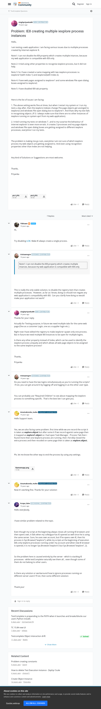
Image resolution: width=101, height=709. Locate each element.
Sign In (89, 4)
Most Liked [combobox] (87, 216)
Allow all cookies (35, 703)
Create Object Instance (21, 679)
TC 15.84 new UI (18, 627)
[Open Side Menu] (9, 4)
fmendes (27, 682)
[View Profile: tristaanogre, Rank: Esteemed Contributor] (16, 255)
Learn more (46, 697)
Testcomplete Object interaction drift (28, 636)
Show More (51, 644)
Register (80, 4)
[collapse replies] (8, 223)
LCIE (28, 241)
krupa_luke (25, 503)
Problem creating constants (24, 661)
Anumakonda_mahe (28, 412)
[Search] (73, 4)
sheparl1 (26, 673)
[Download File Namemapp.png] (32, 468)
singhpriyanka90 (26, 22)
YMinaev (24, 223)
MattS (25, 639)
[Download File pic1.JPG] (26, 196)
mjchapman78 (28, 622)
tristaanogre (25, 254)
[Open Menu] (91, 11)
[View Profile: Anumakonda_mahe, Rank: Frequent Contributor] (16, 413)
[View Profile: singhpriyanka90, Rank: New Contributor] (14, 23)
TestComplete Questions (19, 11)
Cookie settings (13, 703)
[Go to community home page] (22, 4)
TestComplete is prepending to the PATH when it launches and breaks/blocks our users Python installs (48, 617)
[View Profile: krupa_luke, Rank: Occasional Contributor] (16, 504)
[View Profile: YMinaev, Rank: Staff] (16, 224)
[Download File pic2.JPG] (44, 196)
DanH (24, 664)
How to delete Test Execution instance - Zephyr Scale (35, 670)
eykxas (24, 630)
